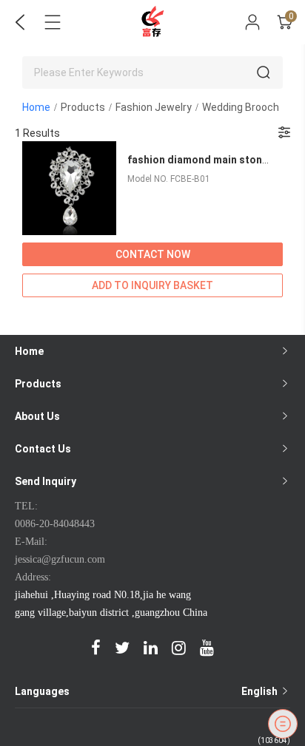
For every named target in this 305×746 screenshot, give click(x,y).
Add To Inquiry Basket (152, 285)
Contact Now (152, 254)
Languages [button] (147, 691)
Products (83, 107)
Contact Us (43, 449)
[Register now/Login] (252, 22)
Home (36, 107)
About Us (37, 416)
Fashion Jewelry (153, 107)
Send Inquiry (45, 481)
